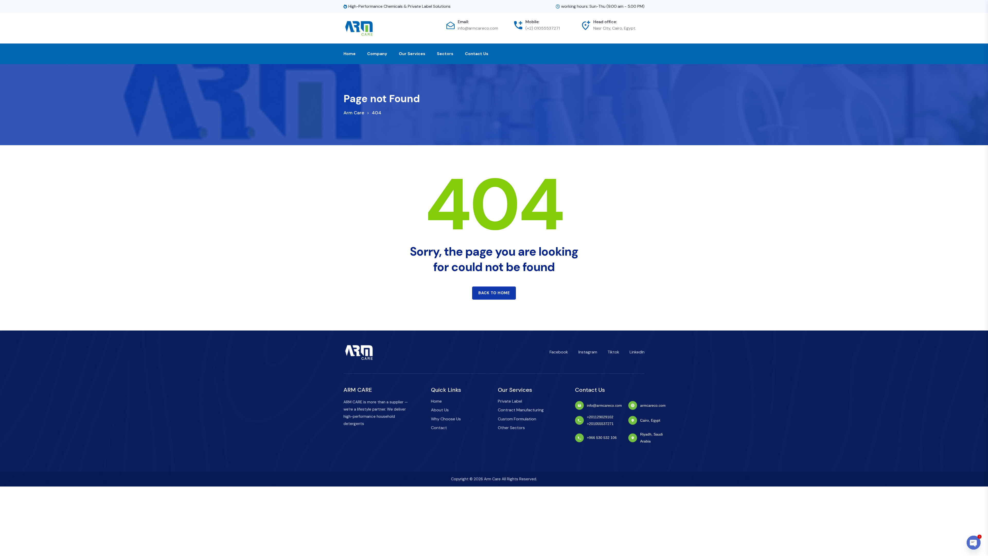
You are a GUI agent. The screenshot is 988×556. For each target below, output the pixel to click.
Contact (439, 427)
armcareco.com (653, 405)
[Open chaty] (974, 543)
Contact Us (476, 53)
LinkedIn (637, 352)
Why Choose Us (446, 419)
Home (349, 53)
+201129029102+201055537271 (600, 420)
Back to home (494, 293)
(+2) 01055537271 (542, 28)
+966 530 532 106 (602, 438)
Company (377, 53)
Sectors (445, 53)
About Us (440, 410)
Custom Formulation (517, 419)
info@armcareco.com (478, 28)
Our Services (412, 53)
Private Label (510, 401)
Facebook (559, 352)
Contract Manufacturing (521, 410)
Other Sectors (511, 427)
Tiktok (613, 352)
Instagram (587, 352)
